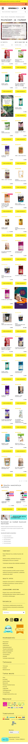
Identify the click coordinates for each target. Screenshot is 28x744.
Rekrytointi (5, 683)
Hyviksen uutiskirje (7, 652)
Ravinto (6, 16)
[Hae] (25, 11)
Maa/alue (11, 730)
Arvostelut (5, 679)
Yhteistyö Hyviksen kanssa (9, 684)
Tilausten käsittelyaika (8, 649)
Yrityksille (5, 656)
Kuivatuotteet (12, 16)
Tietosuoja (5, 666)
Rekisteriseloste (6, 669)
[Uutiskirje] (23, 612)
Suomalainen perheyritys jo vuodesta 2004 (17, 1)
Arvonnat (5, 686)
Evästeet (5, 667)
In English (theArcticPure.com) (10, 694)
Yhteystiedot (6, 641)
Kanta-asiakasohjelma (8, 651)
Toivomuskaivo (6, 654)
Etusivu (2, 16)
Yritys (4, 677)
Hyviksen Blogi (6, 681)
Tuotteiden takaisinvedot (8, 658)
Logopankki (5, 688)
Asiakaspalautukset (7, 647)
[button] (25, 8)
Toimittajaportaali (7, 690)
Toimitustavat (6, 645)
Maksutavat (5, 643)
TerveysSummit (6, 692)
